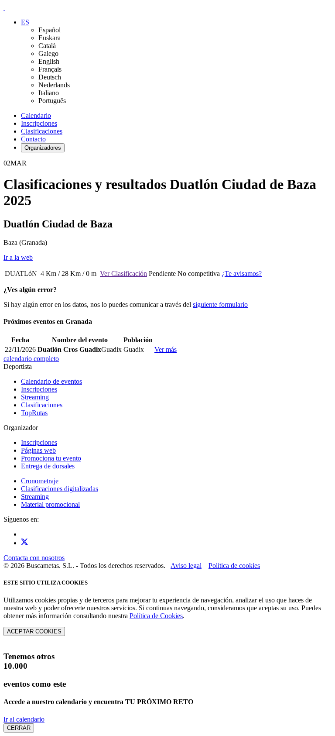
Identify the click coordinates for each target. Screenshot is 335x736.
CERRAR (19, 728)
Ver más (165, 349)
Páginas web (38, 450)
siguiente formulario (220, 304)
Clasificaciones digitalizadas (59, 488)
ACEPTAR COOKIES (34, 631)
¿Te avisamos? (242, 273)
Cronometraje (39, 481)
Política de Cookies (156, 615)
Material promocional (50, 504)
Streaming (35, 397)
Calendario (36, 115)
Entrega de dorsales (48, 466)
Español (49, 30)
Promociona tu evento (51, 458)
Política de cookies (234, 565)
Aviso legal (186, 565)
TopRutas (34, 412)
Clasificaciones (41, 131)
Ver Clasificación (123, 273)
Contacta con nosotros (34, 557)
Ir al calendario (23, 719)
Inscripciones (39, 123)
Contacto (33, 139)
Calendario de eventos (51, 381)
